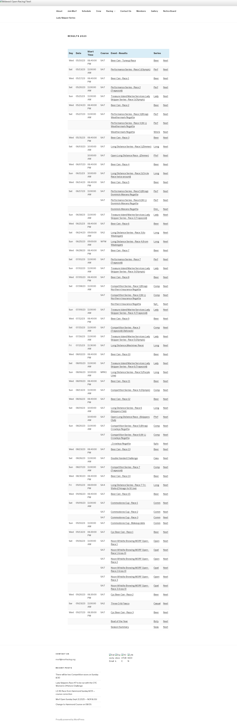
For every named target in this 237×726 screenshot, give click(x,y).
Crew (98, 11)
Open (156, 541)
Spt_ (156, 304)
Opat (156, 550)
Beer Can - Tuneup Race (123, 60)
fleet (165, 60)
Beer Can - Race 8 (120, 277)
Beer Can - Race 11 (120, 381)
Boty (156, 621)
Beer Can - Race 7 (120, 250)
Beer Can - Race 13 (120, 449)
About (59, 11)
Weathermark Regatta (123, 132)
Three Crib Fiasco (120, 603)
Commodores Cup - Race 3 (124, 517)
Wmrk (157, 132)
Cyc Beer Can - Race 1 (122, 532)
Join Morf (72, 11)
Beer (156, 60)
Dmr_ (156, 209)
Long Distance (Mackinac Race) (127, 345)
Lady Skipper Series (65, 18)
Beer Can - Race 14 (121, 476)
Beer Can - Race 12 (120, 399)
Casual (157, 603)
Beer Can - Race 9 (120, 318)
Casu (156, 458)
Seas (156, 627)
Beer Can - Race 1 (120, 78)
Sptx (156, 443)
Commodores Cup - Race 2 (124, 512)
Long (156, 146)
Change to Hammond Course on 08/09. (74, 704)
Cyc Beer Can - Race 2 (122, 594)
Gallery (154, 11)
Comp (157, 286)
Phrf (156, 155)
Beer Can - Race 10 (120, 354)
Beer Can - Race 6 (120, 223)
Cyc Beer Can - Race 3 (122, 612)
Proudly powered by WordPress (70, 719)
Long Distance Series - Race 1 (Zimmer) (131, 146)
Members (141, 11)
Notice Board (169, 11)
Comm (157, 503)
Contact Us (125, 11)
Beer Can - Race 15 (120, 494)
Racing (109, 11)
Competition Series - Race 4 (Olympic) (130, 390)
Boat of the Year (119, 621)
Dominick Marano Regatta (124, 209)
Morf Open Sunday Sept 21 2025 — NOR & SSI (76, 699)
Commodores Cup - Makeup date (128, 523)
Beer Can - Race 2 (120, 105)
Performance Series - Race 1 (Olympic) (130, 69)
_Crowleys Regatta (121, 443)
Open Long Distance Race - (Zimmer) (130, 155)
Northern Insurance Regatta (126, 304)
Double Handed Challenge (124, 458)
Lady (156, 96)
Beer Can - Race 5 (120, 182)
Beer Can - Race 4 (120, 164)
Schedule (86, 11)
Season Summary (120, 627)
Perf (156, 69)
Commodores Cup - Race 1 (124, 503)
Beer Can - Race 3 (120, 137)
